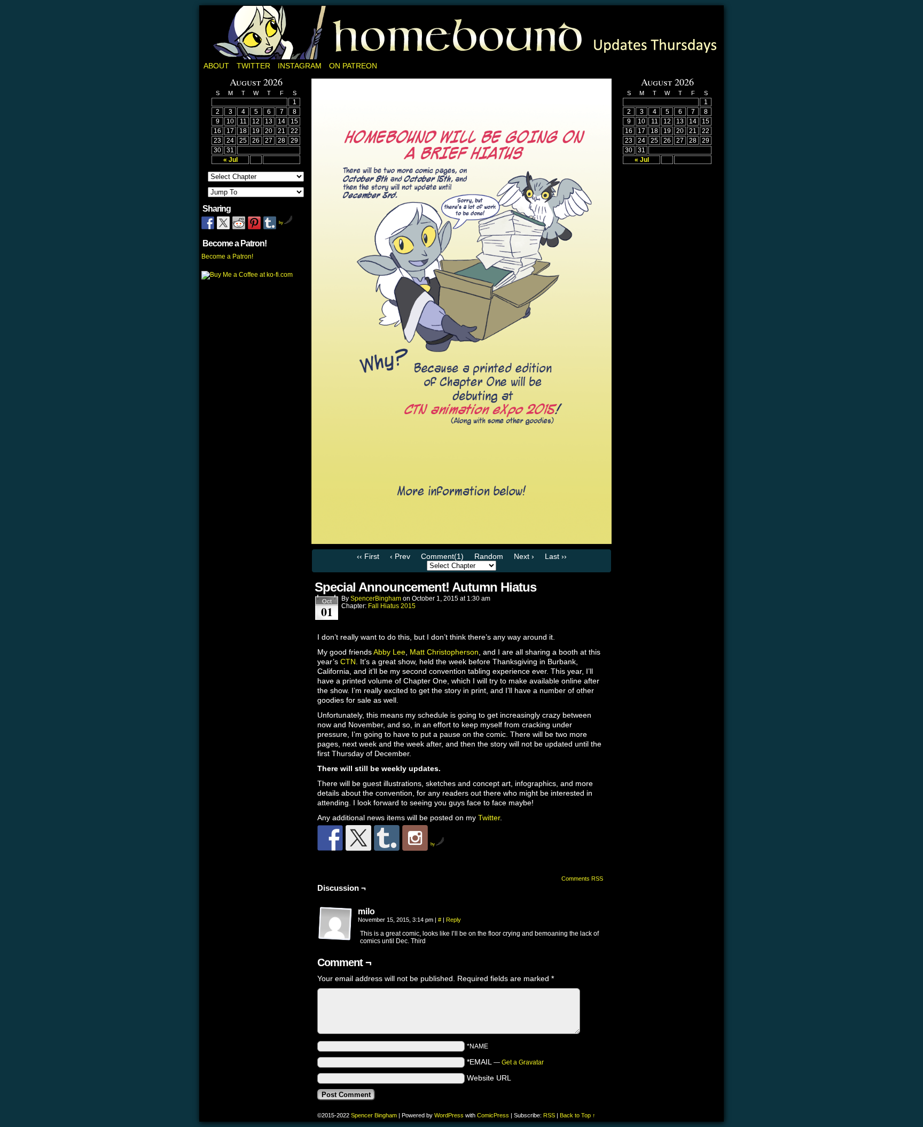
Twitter (253, 65)
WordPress (449, 1115)
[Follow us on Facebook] (330, 838)
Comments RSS (582, 878)
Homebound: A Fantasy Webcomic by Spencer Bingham (461, 32)
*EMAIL (505, 1062)
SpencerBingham (375, 598)
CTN (348, 661)
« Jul (230, 160)
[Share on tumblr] (269, 222)
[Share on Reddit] (238, 222)
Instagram (300, 65)
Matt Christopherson (444, 652)
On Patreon (353, 65)
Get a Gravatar (523, 1062)
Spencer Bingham (374, 1115)
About (216, 65)
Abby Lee (389, 652)
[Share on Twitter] (223, 222)
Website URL (489, 1078)
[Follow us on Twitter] (358, 838)
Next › (524, 556)
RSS (549, 1115)
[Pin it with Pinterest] (254, 222)
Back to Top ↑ (578, 1115)
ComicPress (493, 1115)
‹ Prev (400, 556)
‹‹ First (368, 556)
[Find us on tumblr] (387, 838)
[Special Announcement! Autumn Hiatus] (461, 541)
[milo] (335, 924)
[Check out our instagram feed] (415, 838)
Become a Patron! (227, 256)
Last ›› (556, 556)
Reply (453, 919)
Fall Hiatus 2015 (392, 606)
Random (488, 556)
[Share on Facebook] (207, 222)
